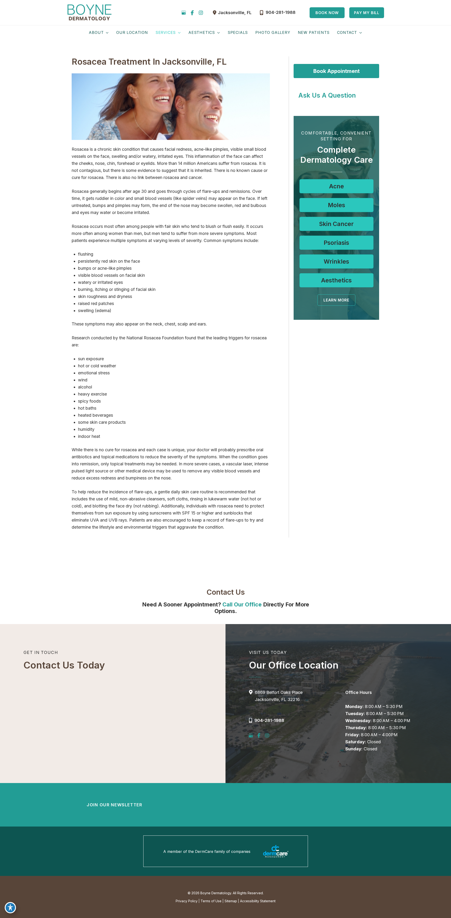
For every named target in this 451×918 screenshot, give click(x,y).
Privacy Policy (187, 901)
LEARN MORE (336, 300)
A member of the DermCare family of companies (206, 851)
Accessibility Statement (258, 901)
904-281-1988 (269, 720)
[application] (106, 32)
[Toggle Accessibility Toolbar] (10, 907)
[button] (327, 12)
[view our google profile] (183, 12)
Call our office (242, 604)
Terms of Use (211, 901)
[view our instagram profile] (201, 12)
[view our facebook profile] (192, 12)
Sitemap (231, 901)
